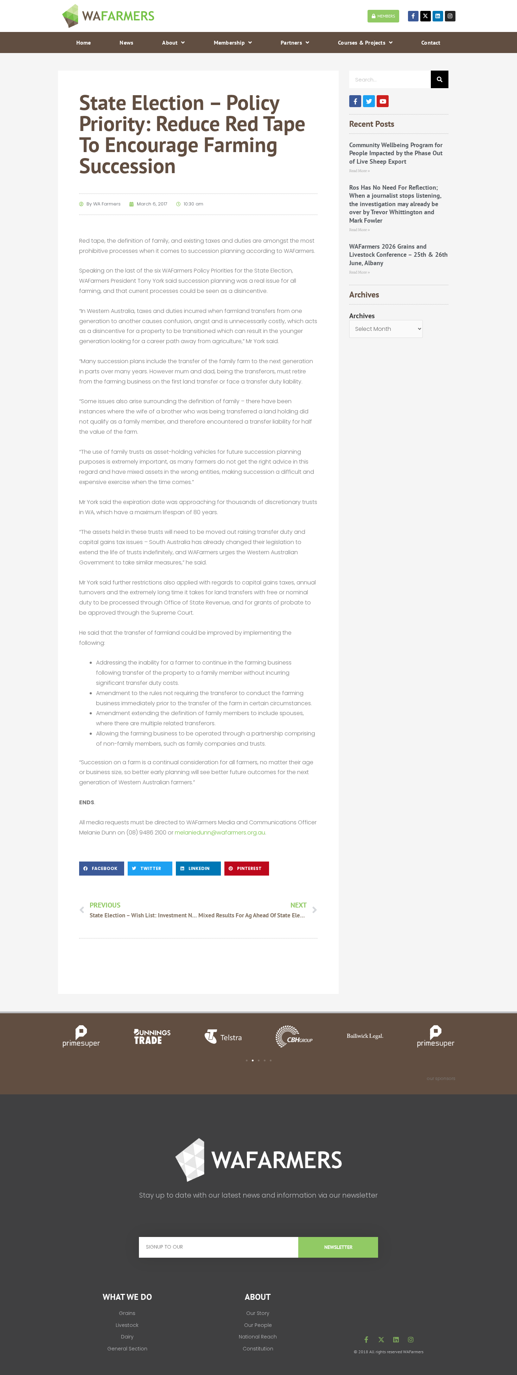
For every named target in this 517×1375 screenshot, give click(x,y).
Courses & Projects (361, 42)
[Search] (439, 79)
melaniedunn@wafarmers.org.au (220, 833)
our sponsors (441, 1078)
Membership (229, 42)
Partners (291, 42)
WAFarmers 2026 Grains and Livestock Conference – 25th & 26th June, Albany (398, 254)
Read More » (359, 171)
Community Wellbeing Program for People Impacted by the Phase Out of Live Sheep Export (395, 153)
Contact (430, 42)
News (126, 42)
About (170, 42)
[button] (101, 869)
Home (83, 42)
